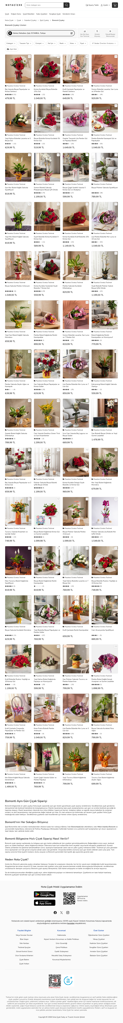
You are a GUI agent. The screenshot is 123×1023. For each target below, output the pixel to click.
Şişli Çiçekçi (44, 20)
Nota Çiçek (9, 20)
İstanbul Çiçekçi (30, 20)
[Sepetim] (115, 5)
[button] (41, 33)
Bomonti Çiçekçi (58, 20)
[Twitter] (61, 912)
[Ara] (67, 5)
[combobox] (47, 5)
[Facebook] (55, 912)
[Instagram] (68, 912)
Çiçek (19, 20)
